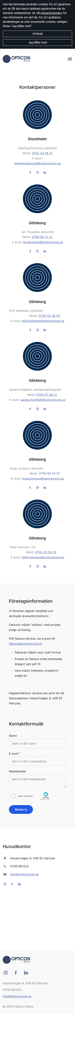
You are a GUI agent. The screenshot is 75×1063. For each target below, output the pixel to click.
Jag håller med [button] (37, 42)
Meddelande (17, 771)
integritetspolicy (51, 13)
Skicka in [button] (21, 809)
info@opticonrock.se (24, 874)
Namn (13, 735)
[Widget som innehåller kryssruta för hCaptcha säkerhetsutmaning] (30, 796)
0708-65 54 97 (49, 473)
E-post (13, 753)
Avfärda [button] (38, 33)
